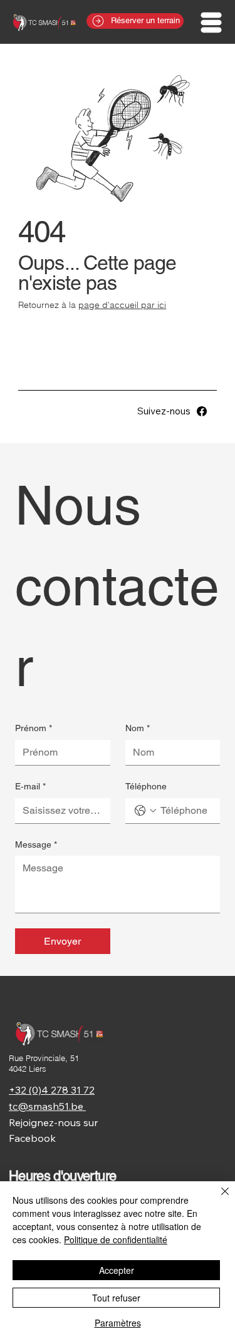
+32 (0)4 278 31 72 (52, 1090)
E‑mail (30, 786)
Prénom (33, 728)
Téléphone (146, 786)
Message (36, 844)
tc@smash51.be (47, 1106)
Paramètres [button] (118, 1322)
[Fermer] (217, 1199)
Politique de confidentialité (115, 1239)
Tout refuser (116, 1297)
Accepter (116, 1270)
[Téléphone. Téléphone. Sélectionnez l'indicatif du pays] (145, 810)
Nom (137, 728)
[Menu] (212, 22)
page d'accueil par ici (122, 304)
